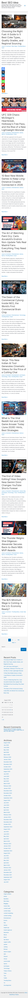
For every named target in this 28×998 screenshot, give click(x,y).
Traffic (5, 978)
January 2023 (7, 846)
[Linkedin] (3, 75)
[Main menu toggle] (25, 5)
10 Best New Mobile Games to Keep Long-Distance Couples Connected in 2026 (13, 675)
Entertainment (15, 132)
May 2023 (6, 836)
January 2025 (7, 788)
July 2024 (6, 802)
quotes (5, 944)
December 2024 (8, 790)
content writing (7, 915)
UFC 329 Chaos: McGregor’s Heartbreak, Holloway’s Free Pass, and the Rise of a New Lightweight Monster (13, 668)
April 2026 (6, 752)
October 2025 (7, 766)
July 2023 (6, 831)
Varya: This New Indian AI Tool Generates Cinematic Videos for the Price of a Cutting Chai (14, 366)
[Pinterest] (3, 78)
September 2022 (8, 850)
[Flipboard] (3, 84)
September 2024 (8, 798)
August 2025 (7, 771)
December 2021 (8, 872)
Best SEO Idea (10, 2)
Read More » (5, 93)
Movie (5, 934)
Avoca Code (7, 729)
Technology (22, 315)
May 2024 (6, 807)
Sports (3, 134)
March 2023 (7, 841)
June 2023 (6, 834)
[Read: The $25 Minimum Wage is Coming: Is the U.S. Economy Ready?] (14, 590)
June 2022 (6, 858)
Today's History (8, 970)
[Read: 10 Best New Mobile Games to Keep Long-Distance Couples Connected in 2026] (14, 165)
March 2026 (7, 754)
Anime (5, 896)
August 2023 (7, 829)
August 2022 (7, 853)
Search (3, 646)
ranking (5, 946)
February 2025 (7, 786)
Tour (5, 975)
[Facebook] (3, 69)
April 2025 (6, 781)
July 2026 (6, 745)
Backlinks (6, 898)
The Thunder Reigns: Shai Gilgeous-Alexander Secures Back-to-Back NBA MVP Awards (13, 544)
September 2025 (8, 769)
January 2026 (7, 759)
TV (4, 982)
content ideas (7, 910)
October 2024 (7, 795)
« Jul (3, 719)
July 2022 (6, 855)
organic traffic (7, 942)
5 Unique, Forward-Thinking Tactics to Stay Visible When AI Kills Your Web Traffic (14, 730)
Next (14, 642)
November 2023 (8, 822)
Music (5, 937)
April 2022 (6, 862)
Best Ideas (14, 46)
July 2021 (6, 882)
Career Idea (23, 491)
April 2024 (6, 810)
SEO (5, 954)
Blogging (6, 903)
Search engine (7, 951)
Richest (5, 949)
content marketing (8, 913)
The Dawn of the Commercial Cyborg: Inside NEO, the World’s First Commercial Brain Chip (14, 691)
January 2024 (7, 817)
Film (5, 922)
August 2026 (7, 742)
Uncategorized (7, 985)
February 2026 (7, 757)
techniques (22, 375)
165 (18, 640)
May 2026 (6, 750)
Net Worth (6, 939)
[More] (3, 90)
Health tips (6, 927)
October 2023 (7, 824)
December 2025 (8, 762)
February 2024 (7, 814)
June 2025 (6, 776)
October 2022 (7, 848)
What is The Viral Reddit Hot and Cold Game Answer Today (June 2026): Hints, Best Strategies (13, 424)
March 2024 (7, 812)
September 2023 (8, 826)
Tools (9, 376)
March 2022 (7, 865)
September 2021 (8, 877)
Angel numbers (7, 894)
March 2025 (7, 783)
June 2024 (6, 805)
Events (5, 920)
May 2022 (6, 860)
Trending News (21, 46)
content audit (7, 908)
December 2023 (8, 819)
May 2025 (6, 778)
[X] (3, 72)
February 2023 (7, 843)
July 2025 (6, 774)
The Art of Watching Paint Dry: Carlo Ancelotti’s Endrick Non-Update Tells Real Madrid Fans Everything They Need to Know (14, 242)
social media (7, 961)
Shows (5, 958)
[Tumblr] (3, 87)
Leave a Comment (6, 46)
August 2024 (7, 800)
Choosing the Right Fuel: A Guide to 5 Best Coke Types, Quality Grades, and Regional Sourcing (12, 37)
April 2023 (6, 838)
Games (21, 132)
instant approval (8, 930)
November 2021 (8, 874)
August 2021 (7, 879)
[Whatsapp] (3, 81)
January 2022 (7, 870)
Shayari (6, 956)
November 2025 (8, 764)
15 (10, 709)
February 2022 (7, 867)
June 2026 (6, 747)
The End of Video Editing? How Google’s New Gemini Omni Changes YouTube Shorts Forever (14, 482)
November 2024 (8, 793)
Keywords (6, 932)
